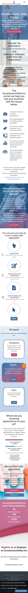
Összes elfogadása (21, 591)
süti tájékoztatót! (12, 588)
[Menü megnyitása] (24, 2)
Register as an (8, 547)
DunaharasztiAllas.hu (14, 48)
